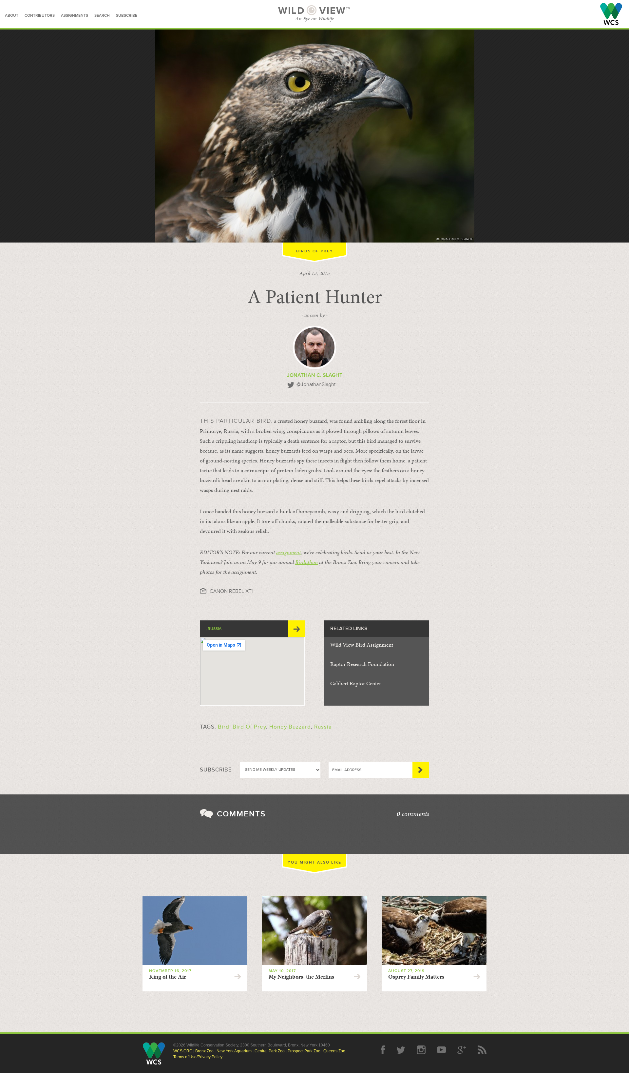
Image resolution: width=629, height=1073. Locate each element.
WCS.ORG (182, 1051)
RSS (482, 1049)
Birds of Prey (314, 251)
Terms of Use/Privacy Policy (197, 1057)
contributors (40, 15)
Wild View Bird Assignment (361, 645)
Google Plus (461, 1049)
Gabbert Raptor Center (355, 683)
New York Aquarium (234, 1051)
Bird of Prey (249, 726)
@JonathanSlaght (315, 384)
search (102, 15)
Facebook (383, 1049)
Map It (296, 628)
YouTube (441, 1049)
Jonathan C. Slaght (314, 375)
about (11, 15)
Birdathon (306, 562)
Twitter (400, 1049)
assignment (288, 552)
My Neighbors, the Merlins (301, 976)
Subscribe (420, 770)
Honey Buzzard (290, 726)
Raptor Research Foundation (362, 664)
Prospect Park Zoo (304, 1051)
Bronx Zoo (204, 1051)
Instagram (421, 1049)
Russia (323, 726)
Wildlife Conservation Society (611, 14)
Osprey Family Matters (416, 976)
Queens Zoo (334, 1051)
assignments (74, 15)
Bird (223, 726)
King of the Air (167, 976)
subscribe (126, 15)
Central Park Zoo (270, 1051)
